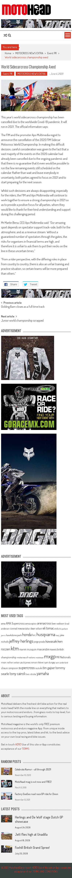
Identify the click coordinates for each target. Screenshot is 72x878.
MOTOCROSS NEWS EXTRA (29, 53)
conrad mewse (17, 628)
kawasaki (51, 641)
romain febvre (37, 662)
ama (3, 623)
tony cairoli (17, 673)
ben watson (58, 623)
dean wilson (36, 628)
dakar (27, 628)
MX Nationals (63, 657)
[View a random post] (5, 35)
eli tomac (48, 628)
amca (28, 623)
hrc (34, 635)
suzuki (38, 668)
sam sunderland (62, 662)
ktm (15, 648)
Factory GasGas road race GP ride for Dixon (36, 794)
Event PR (52, 53)
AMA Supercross (15, 623)
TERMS (25, 748)
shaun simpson (9, 668)
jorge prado (39, 641)
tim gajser (49, 668)
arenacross (44, 623)
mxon (3, 662)
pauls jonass (25, 662)
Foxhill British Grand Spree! (32, 847)
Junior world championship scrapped (22, 320)
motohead (39, 657)
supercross (27, 667)
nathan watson (13, 662)
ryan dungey (49, 662)
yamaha (43, 673)
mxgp (50, 656)
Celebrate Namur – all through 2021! (33, 769)
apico (34, 623)
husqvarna (45, 634)
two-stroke (31, 674)
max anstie (43, 649)
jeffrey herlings (21, 641)
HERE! (18, 744)
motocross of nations (26, 657)
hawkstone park (14, 635)
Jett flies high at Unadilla (31, 834)
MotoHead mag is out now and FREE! (33, 781)
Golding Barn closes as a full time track (22, 306)
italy (57, 635)
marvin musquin (27, 649)
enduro (57, 628)
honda (27, 634)
